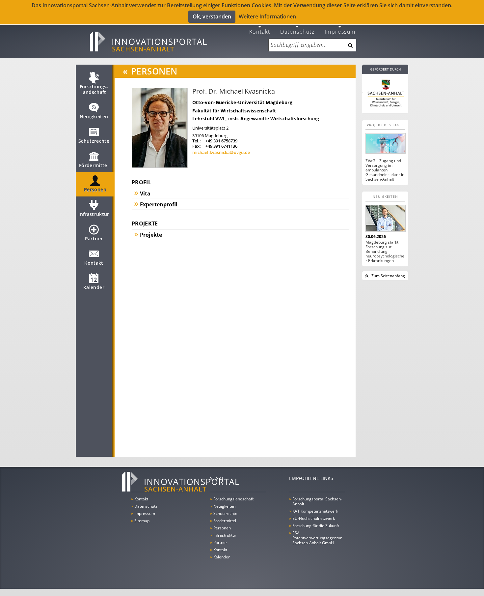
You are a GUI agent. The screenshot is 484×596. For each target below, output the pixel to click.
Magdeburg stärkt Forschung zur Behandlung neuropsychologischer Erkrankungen (384, 251)
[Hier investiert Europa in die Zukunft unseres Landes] (385, 92)
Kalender (93, 287)
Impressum (340, 31)
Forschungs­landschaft (94, 89)
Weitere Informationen (267, 16)
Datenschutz (297, 31)
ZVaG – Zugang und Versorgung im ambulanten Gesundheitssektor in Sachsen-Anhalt (384, 170)
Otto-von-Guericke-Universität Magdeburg (242, 102)
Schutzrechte (93, 141)
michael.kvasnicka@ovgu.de (221, 152)
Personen (95, 190)
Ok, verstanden (212, 16)
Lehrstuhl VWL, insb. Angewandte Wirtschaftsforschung (255, 118)
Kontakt (259, 31)
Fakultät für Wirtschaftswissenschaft (234, 110)
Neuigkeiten (94, 116)
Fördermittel (94, 165)
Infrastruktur (93, 214)
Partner (94, 238)
